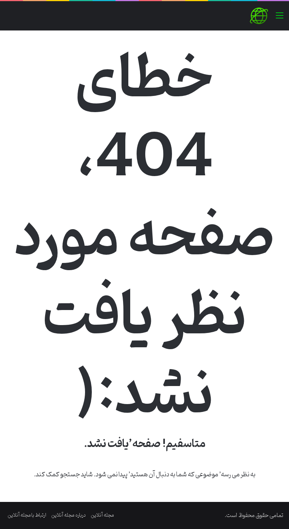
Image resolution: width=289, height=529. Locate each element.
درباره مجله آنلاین (68, 515)
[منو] (279, 18)
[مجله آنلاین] (258, 15)
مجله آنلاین (102, 515)
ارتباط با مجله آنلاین (27, 515)
